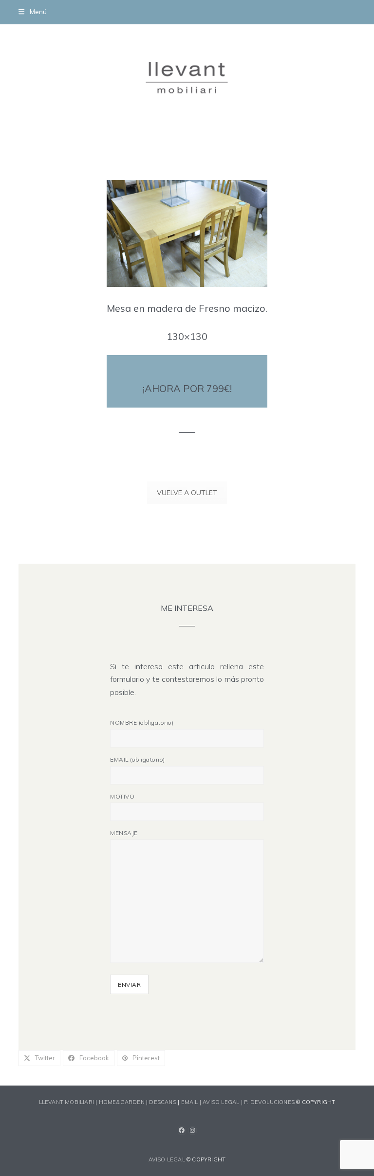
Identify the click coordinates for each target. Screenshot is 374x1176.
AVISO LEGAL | (223, 1102)
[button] (32, 11)
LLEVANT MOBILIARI (67, 1102)
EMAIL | (192, 1102)
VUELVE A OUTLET (187, 492)
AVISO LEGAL (167, 1159)
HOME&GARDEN (122, 1102)
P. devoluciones (269, 1102)
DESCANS (162, 1102)
